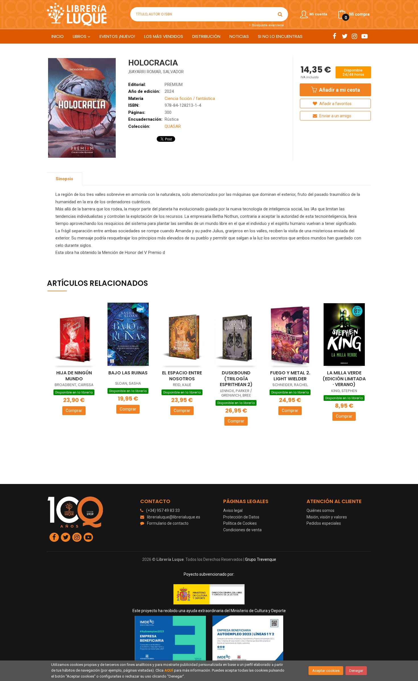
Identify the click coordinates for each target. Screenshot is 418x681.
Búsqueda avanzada (267, 25)
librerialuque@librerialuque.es (173, 517)
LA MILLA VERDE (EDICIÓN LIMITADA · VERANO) (344, 379)
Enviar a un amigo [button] (334, 116)
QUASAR (173, 126)
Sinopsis (64, 178)
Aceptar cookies (326, 670)
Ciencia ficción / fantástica (190, 98)
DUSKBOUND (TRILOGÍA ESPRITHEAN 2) (236, 379)
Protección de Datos (241, 517)
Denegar (356, 670)
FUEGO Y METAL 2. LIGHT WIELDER (290, 376)
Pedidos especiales (324, 523)
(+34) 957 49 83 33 (163, 510)
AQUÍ (168, 670)
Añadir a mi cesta (339, 90)
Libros (80, 36)
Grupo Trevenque (260, 559)
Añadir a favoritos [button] (334, 103)
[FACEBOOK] (334, 36)
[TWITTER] (344, 36)
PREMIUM (174, 84)
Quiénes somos (320, 510)
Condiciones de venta (242, 530)
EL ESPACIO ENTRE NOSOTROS (182, 376)
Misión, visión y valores (327, 517)
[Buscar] (280, 14)
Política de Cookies (240, 523)
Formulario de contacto (168, 523)
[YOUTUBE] (364, 36)
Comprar (74, 410)
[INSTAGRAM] (354, 36)
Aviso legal (233, 510)
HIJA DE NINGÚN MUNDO (74, 376)
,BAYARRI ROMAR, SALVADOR (156, 71)
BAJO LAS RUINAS (128, 373)
